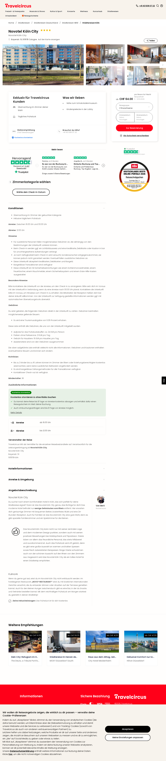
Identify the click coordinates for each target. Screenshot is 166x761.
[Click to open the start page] (130, 698)
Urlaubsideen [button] (11, 16)
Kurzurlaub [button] (97, 11)
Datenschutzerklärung (22, 751)
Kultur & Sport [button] (56, 11)
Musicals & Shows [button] (37, 11)
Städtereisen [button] (112, 11)
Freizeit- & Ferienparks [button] (14, 11)
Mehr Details (16, 412)
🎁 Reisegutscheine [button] (30, 16)
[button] (157, 6)
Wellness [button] (84, 11)
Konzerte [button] (71, 11)
